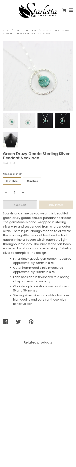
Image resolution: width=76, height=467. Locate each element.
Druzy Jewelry (26, 30)
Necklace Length (12, 174)
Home (6, 30)
